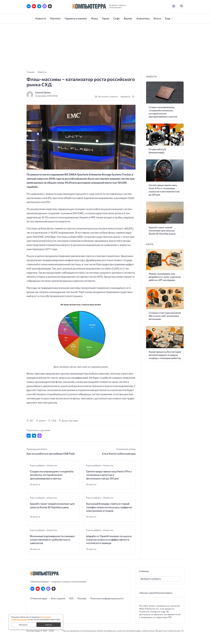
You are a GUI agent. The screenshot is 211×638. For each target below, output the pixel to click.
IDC (31, 420)
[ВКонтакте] (29, 6)
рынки (42, 420)
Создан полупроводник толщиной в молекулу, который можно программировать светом (51, 475)
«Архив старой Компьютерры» (155, 592)
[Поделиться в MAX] (39, 436)
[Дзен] (50, 6)
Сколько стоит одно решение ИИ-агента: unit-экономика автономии (165, 315)
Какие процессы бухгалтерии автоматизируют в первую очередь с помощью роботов (165, 354)
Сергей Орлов (43, 92)
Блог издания (58, 598)
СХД (53, 420)
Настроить (23, 625)
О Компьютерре (38, 598)
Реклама (81, 598)
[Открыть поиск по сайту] (181, 6)
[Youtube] (34, 6)
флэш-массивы (70, 420)
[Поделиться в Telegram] (34, 436)
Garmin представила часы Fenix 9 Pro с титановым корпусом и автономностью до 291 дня (109, 475)
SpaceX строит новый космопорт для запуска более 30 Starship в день (52, 505)
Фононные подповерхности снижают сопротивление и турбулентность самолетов (52, 540)
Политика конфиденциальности (107, 598)
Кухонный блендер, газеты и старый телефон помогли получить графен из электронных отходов (109, 507)
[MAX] (44, 6)
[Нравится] (133, 96)
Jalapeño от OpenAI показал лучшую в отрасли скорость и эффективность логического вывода (109, 540)
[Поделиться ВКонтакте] (29, 436)
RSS (71, 598)
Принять (48, 625)
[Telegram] (39, 6)
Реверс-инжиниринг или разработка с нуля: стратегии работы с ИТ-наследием (165, 276)
